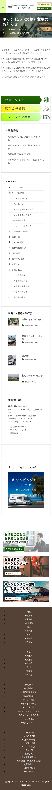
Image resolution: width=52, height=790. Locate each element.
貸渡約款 (14, 433)
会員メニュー (18, 269)
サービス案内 (18, 193)
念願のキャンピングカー (19, 136)
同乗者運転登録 (20, 280)
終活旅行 (12, 154)
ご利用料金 (18, 204)
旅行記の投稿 (19, 297)
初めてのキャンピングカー (20, 159)
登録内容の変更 (20, 291)
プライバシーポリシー (20, 430)
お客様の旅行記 (19, 247)
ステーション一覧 (20, 231)
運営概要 (16, 253)
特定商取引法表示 (18, 426)
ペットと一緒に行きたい (24, 226)
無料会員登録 (19, 275)
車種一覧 (16, 237)
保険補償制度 (19, 220)
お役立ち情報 (18, 258)
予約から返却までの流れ (24, 209)
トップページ (18, 187)
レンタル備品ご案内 (22, 215)
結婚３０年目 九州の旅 (19, 145)
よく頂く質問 (18, 242)
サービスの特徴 (20, 198)
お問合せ (16, 264)
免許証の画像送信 (21, 286)
